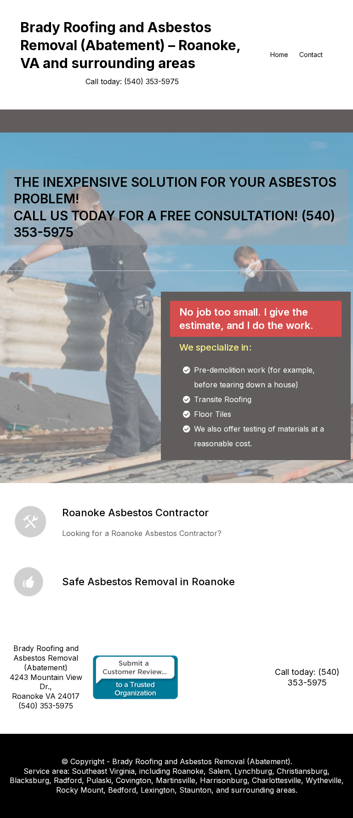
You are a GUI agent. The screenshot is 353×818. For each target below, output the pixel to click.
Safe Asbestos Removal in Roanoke (148, 582)
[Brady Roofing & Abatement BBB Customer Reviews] (135, 676)
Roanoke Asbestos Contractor (135, 512)
